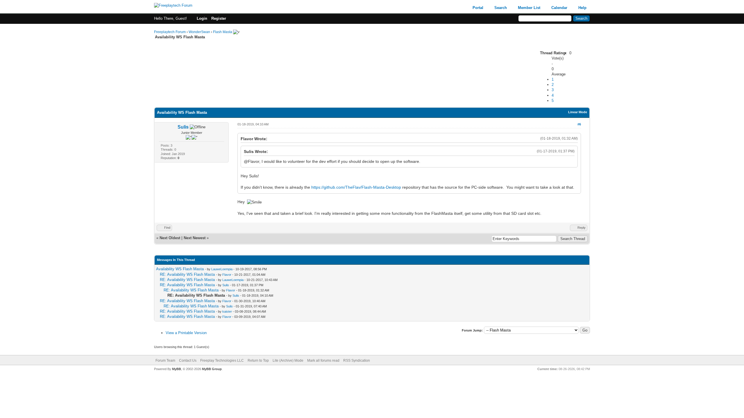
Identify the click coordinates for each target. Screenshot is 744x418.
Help (582, 8)
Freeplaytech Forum (170, 32)
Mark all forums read (323, 360)
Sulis (183, 127)
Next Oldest (170, 238)
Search (500, 8)
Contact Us (187, 360)
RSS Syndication (356, 360)
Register (218, 18)
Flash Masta (222, 32)
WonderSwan (199, 32)
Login (202, 18)
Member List (529, 8)
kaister (227, 311)
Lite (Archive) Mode (288, 360)
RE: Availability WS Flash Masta (187, 274)
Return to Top (258, 360)
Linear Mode (577, 112)
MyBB (176, 369)
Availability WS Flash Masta (180, 269)
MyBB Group (212, 369)
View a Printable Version (186, 333)
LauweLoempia (222, 269)
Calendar (559, 8)
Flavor (226, 274)
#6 (579, 124)
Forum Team (165, 360)
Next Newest (194, 238)
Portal (478, 8)
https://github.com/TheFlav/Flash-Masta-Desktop (356, 187)
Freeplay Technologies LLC (222, 360)
